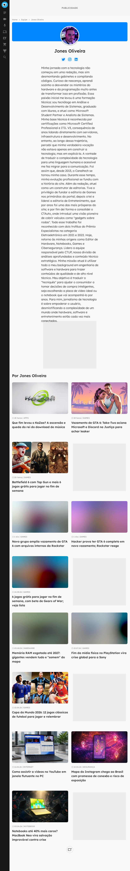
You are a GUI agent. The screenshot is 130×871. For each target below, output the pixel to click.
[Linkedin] (76, 59)
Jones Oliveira (37, 19)
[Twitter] (63, 59)
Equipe (24, 19)
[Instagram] (70, 59)
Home (14, 19)
